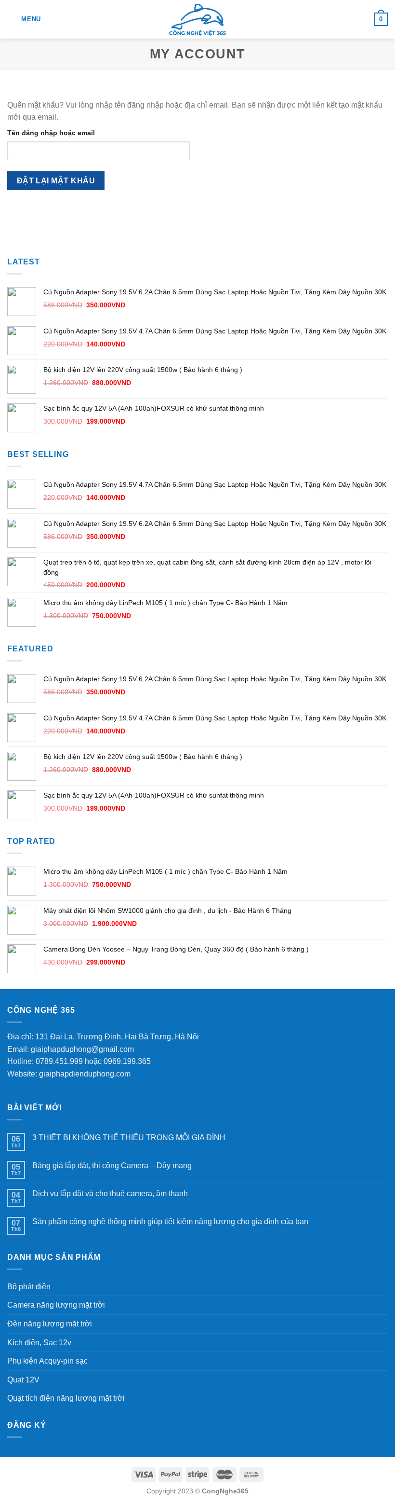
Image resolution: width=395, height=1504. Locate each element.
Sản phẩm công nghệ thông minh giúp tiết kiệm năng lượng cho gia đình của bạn (170, 1221)
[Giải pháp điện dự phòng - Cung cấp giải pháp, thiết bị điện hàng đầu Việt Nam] (197, 19)
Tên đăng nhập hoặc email (51, 133)
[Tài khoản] (363, 19)
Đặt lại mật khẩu (56, 181)
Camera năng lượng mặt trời (56, 1305)
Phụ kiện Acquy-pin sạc (47, 1361)
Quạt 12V (23, 1380)
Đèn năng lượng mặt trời (49, 1324)
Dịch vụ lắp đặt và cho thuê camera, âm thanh (110, 1193)
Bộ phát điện (29, 1287)
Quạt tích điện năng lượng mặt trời (66, 1398)
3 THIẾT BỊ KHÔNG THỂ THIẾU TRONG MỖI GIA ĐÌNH (128, 1137)
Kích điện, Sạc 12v (39, 1342)
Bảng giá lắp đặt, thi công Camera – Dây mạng (112, 1165)
